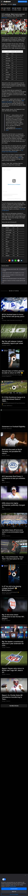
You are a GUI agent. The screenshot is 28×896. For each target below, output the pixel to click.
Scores (10, 4)
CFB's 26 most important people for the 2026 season (13, 278)
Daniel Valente (4, 17)
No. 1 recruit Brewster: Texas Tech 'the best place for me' (13, 558)
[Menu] (1, 1)
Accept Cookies (14, 888)
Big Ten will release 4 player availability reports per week (12, 342)
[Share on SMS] (21, 260)
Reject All (14, 891)
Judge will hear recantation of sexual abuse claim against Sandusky (13, 275)
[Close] (25, 875)
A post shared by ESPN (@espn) (14, 198)
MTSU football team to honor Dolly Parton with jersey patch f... (13, 316)
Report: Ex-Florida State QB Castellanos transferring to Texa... (12, 697)
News (14, 4)
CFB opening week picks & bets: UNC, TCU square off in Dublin (14, 270)
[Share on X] (6, 260)
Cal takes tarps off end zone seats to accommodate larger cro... (13, 532)
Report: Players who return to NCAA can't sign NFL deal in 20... (13, 670)
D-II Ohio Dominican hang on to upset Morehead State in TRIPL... (13, 399)
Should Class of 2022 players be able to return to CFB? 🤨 (13, 372)
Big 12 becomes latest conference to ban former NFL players (13, 617)
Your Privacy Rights (14, 894)
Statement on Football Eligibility (13, 426)
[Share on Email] (18, 260)
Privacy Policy (13, 886)
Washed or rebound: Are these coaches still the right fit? (13, 281)
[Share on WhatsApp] (15, 260)
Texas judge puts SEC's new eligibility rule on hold (13, 272)
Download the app (22, 1)
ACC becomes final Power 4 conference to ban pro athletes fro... (13, 478)
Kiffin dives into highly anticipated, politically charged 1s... (13, 505)
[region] (14, 885)
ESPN (19, 157)
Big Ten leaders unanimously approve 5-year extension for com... (13, 643)
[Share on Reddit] (9, 260)
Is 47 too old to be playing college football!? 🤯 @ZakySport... (11, 588)
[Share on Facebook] (12, 260)
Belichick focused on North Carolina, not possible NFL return (12, 451)
